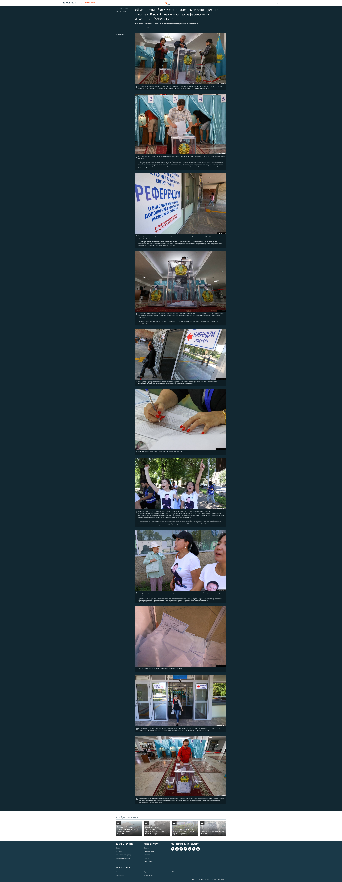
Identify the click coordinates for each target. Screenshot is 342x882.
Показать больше (141, 28)
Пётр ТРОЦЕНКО (121, 11)
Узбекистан (175, 872)
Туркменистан (148, 875)
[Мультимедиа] (277, 3)
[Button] (120, 35)
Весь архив (223, 837)
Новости (146, 848)
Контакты (119, 851)
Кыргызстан (120, 875)
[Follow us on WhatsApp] (189, 849)
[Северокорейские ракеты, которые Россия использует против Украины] (185, 828)
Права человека (149, 861)
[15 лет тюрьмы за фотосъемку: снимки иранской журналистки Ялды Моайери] (157, 828)
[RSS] (198, 849)
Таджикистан (148, 872)
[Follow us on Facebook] (181, 849)
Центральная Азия (149, 851)
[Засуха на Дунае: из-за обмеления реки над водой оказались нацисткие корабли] (129, 828)
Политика (147, 855)
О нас (118, 848)
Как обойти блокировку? (124, 855)
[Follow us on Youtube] (172, 849)
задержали (179, 601)
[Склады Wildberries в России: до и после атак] (213, 828)
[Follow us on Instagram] (177, 849)
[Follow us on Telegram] (185, 849)
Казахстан (119, 872)
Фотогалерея (90, 3)
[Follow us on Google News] (193, 849)
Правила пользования (123, 858)
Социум (146, 858)
